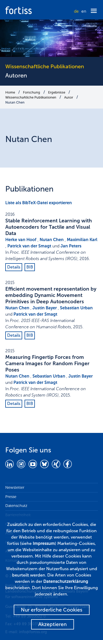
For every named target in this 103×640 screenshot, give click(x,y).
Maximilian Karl (82, 239)
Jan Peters (70, 245)
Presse (10, 496)
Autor (68, 97)
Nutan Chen (15, 102)
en (83, 11)
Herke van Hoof (20, 239)
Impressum (44, 543)
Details (13, 267)
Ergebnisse (56, 92)
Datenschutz (16, 505)
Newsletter (14, 487)
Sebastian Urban (76, 307)
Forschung (31, 92)
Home (10, 92)
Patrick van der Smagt (29, 245)
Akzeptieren (52, 624)
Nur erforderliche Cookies (51, 610)
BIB (29, 267)
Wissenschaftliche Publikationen (30, 97)
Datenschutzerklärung (65, 581)
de (76, 11)
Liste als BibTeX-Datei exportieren (38, 202)
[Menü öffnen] (94, 11)
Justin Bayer (44, 307)
